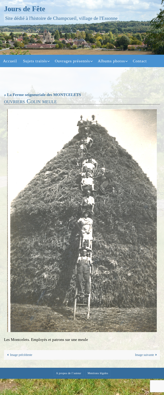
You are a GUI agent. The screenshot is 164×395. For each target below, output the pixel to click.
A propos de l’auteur (68, 373)
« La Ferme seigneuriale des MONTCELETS (42, 94)
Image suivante (144, 355)
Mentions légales (98, 373)
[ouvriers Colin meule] (82, 220)
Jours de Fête (24, 9)
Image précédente (21, 355)
